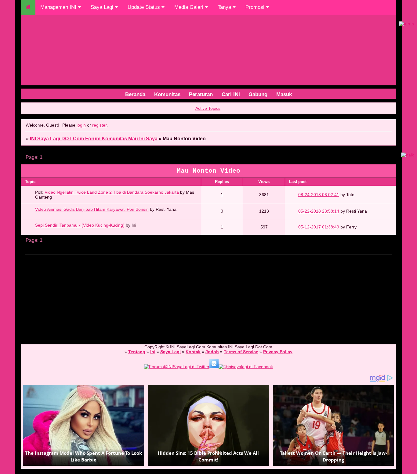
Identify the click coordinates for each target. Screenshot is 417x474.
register (99, 125)
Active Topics (207, 108)
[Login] (284, 94)
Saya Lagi (103, 7)
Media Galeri (189, 7)
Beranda (135, 94)
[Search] (231, 94)
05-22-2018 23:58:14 (318, 211)
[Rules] (201, 94)
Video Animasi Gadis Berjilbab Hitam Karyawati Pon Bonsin (92, 209)
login (81, 125)
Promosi (255, 7)
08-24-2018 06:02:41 (318, 194)
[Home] (167, 94)
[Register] (257, 94)
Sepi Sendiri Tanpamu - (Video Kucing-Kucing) (80, 225)
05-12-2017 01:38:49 (318, 226)
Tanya (225, 7)
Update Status (144, 7)
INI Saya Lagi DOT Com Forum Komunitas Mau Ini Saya (94, 138)
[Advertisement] (204, 296)
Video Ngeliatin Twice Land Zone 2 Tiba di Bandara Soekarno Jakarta (112, 192)
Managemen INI (59, 7)
